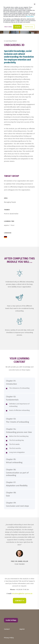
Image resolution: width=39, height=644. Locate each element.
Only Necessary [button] (29, 26)
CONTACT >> (19, 601)
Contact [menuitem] (7, 629)
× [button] (35, 4)
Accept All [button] (17, 26)
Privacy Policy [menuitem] (9, 638)
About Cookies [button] (8, 26)
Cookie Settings (11, 620)
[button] (35, 640)
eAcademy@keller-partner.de (22, 593)
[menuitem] (11, 626)
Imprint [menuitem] (22, 629)
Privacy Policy (30, 16)
